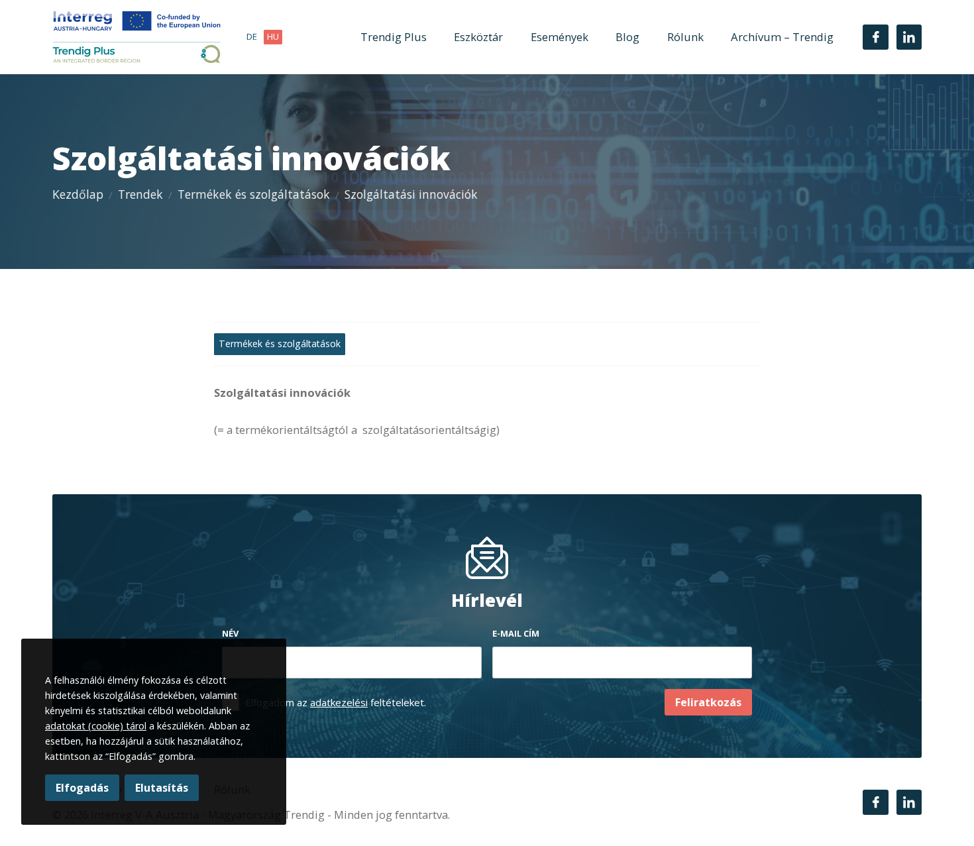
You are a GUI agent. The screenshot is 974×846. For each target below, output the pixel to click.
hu (273, 36)
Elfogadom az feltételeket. (335, 702)
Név (230, 633)
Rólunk (685, 36)
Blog (627, 36)
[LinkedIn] (909, 37)
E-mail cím (515, 633)
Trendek (140, 194)
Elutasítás (161, 787)
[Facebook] (875, 37)
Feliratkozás (708, 702)
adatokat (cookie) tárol (95, 725)
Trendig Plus (393, 36)
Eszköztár (478, 36)
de (251, 36)
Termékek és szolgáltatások (254, 194)
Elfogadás (82, 787)
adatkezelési (339, 702)
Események (559, 36)
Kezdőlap (77, 194)
